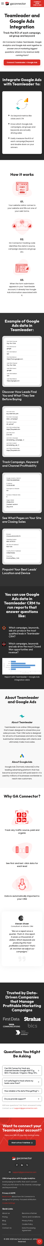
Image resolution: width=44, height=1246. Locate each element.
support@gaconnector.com (25, 1108)
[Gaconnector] (15, 3)
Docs (4, 1224)
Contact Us (7, 1228)
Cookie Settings (8, 1203)
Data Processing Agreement (28, 1229)
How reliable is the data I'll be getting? (21, 1091)
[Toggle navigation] (2, 3)
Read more (6, 1196)
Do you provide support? (15, 1099)
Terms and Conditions (31, 1217)
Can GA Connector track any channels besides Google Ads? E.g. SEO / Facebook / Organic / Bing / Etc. (20, 1070)
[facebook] (17, 1165)
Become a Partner (29, 1213)
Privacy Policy (27, 1220)
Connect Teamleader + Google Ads (22, 62)
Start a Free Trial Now (21, 1143)
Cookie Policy (27, 1224)
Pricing (5, 1217)
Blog (4, 1220)
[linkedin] (22, 1165)
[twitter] (27, 1165)
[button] (37, 3)
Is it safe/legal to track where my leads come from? (18, 1082)
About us (6, 1213)
